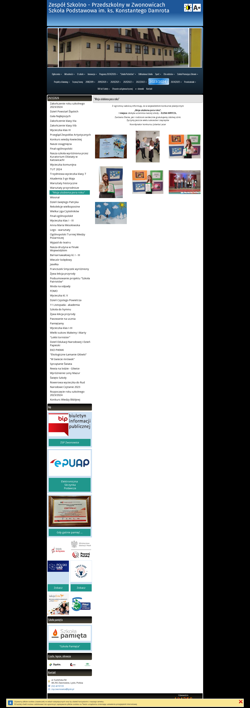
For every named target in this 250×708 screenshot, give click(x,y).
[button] (57, 74)
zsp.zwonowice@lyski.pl (62, 689)
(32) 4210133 (57, 686)
